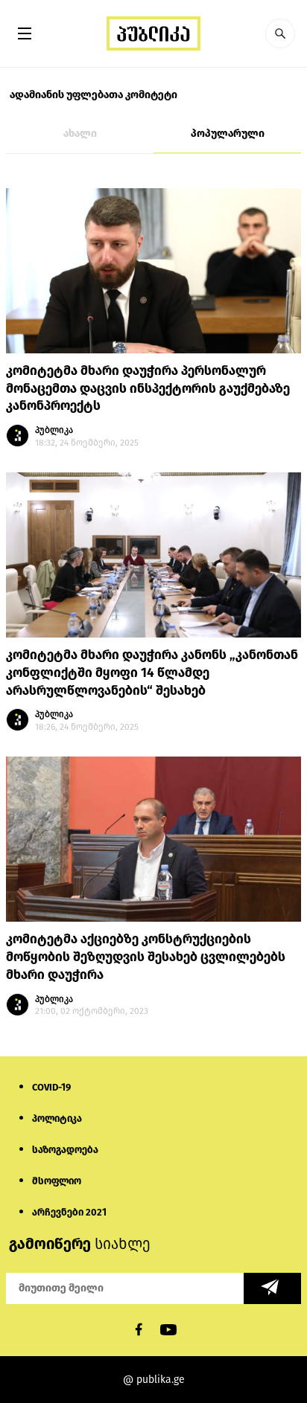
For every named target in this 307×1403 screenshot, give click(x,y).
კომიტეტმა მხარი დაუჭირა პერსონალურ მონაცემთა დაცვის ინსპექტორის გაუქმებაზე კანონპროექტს (148, 388)
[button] (280, 33)
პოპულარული (228, 133)
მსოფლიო (56, 1181)
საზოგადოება (65, 1149)
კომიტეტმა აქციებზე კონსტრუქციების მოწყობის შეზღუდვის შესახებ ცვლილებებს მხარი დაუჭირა (145, 957)
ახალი (80, 133)
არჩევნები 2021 (69, 1212)
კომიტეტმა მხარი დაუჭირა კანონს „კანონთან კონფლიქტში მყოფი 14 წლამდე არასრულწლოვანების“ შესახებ (152, 673)
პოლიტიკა (57, 1118)
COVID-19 (51, 1087)
